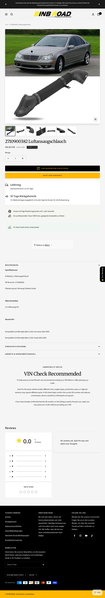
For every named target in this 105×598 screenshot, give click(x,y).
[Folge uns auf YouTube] (86, 536)
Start (6, 25)
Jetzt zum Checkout (52, 175)
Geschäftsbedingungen (14, 531)
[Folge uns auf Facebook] (74, 536)
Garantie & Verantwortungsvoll (20, 354)
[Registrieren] (43, 564)
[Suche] (11, 14)
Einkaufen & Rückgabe (15, 346)
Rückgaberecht (11, 521)
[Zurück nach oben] (94, 580)
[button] (28, 455)
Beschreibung (11, 265)
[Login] (93, 14)
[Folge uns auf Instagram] (80, 536)
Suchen (8, 517)
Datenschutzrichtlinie (13, 526)
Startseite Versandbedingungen (17, 535)
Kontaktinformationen (13, 540)
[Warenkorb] (98, 14)
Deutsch (31, 575)
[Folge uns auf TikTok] (92, 536)
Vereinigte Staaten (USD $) (15, 575)
